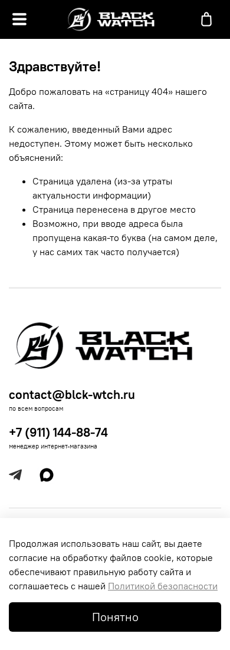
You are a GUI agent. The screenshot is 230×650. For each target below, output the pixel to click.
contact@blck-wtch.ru (72, 394)
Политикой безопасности (163, 586)
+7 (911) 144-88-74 (58, 432)
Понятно (115, 616)
